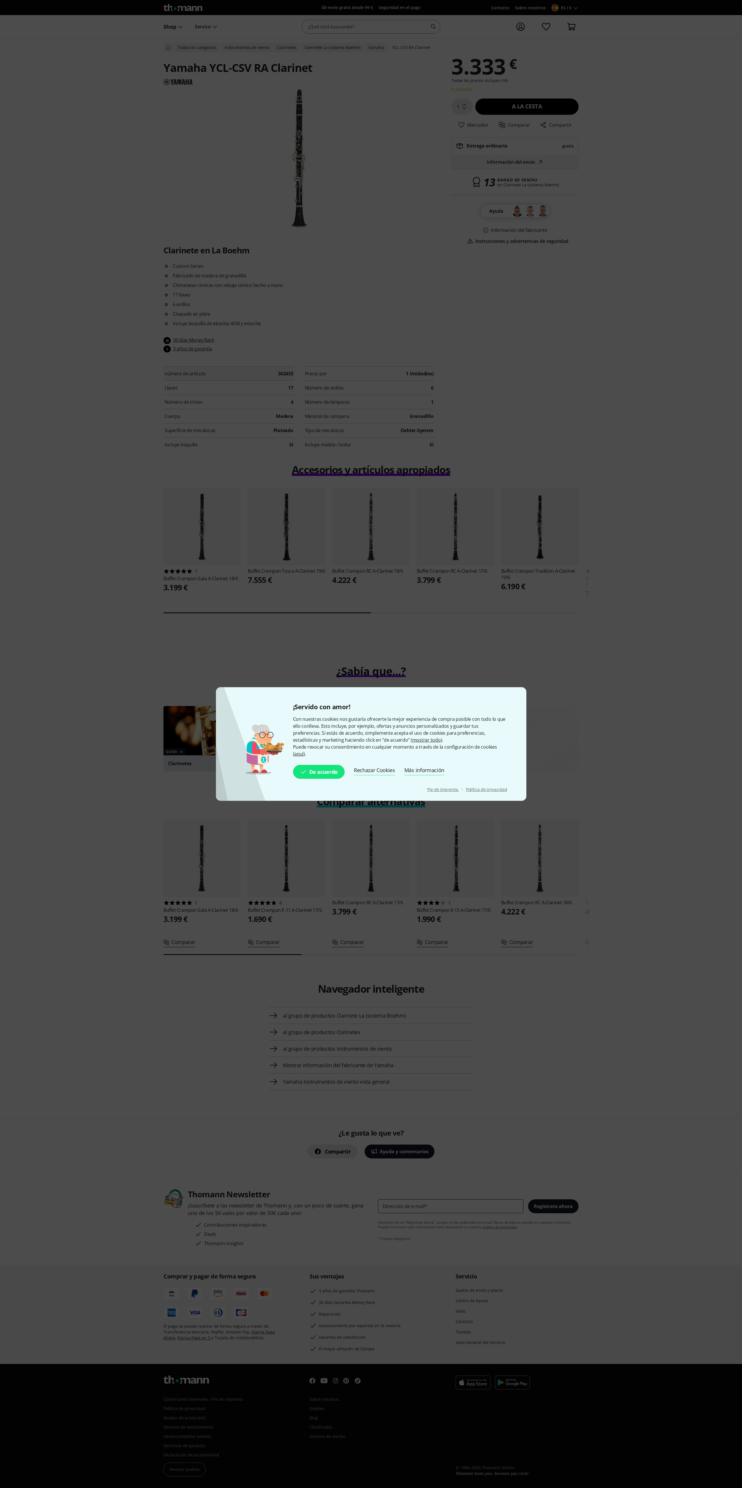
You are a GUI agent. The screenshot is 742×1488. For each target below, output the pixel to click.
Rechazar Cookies (374, 770)
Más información (424, 770)
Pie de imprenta (443, 789)
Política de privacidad (486, 789)
